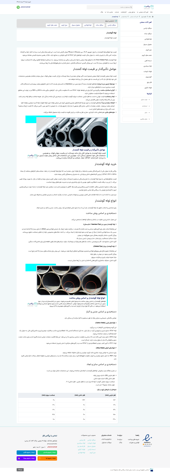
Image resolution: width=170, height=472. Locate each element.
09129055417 (106, 439)
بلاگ (120, 443)
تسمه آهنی (148, 61)
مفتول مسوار (147, 44)
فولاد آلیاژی (148, 88)
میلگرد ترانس (148, 28)
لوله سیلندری (148, 66)
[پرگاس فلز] (145, 7)
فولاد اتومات (148, 71)
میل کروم (149, 50)
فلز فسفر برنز (81, 446)
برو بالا (20, 470)
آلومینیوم (149, 77)
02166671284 (25, 7)
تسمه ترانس (92, 449)
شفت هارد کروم (147, 55)
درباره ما (119, 439)
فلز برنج (149, 82)
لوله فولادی (148, 39)
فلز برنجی (82, 440)
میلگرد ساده (148, 34)
